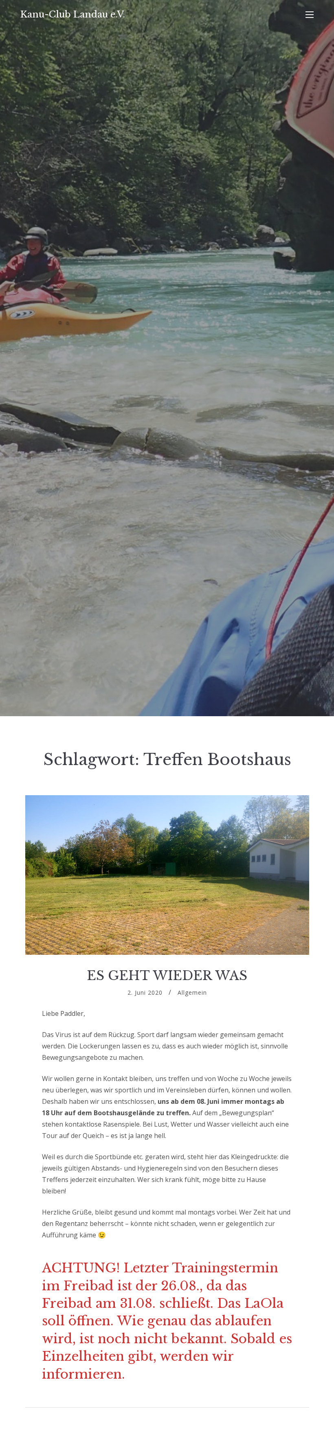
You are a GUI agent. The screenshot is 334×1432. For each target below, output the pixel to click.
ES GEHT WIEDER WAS (167, 975)
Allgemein (192, 992)
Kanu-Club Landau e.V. (72, 14)
